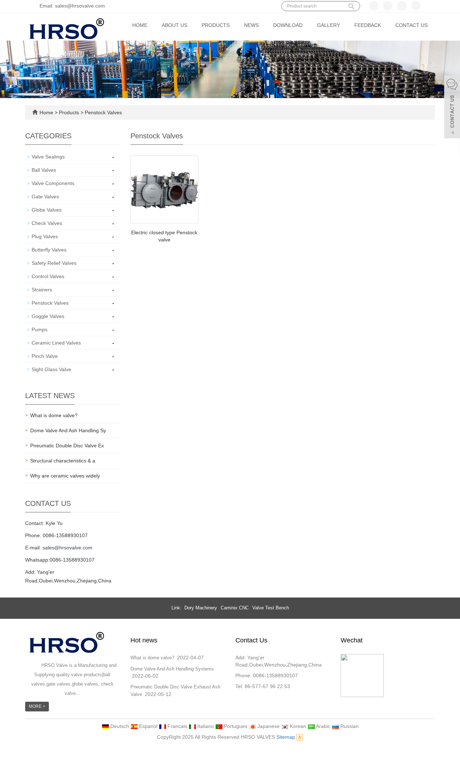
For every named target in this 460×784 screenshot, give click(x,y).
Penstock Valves (102, 112)
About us (174, 25)
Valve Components (53, 183)
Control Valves (48, 276)
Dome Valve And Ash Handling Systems (172, 669)
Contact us (411, 25)
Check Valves (47, 223)
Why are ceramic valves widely (65, 476)
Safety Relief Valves (54, 263)
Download (288, 25)
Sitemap (285, 737)
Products (216, 25)
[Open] (452, 107)
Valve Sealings (48, 157)
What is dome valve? (54, 415)
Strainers (42, 289)
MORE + (37, 706)
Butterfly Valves (49, 250)
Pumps (39, 329)
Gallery (328, 25)
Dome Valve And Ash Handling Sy (68, 430)
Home (139, 25)
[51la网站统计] (299, 737)
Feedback (367, 25)
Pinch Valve (45, 356)
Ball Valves (44, 170)
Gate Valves (45, 196)
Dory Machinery (200, 607)
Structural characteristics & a (62, 461)
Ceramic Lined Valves (56, 343)
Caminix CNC (235, 607)
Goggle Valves (48, 316)
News (251, 25)
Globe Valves (46, 210)
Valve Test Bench (270, 607)
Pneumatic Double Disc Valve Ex (67, 445)
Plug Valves (45, 236)
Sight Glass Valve (51, 369)
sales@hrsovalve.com (67, 547)
